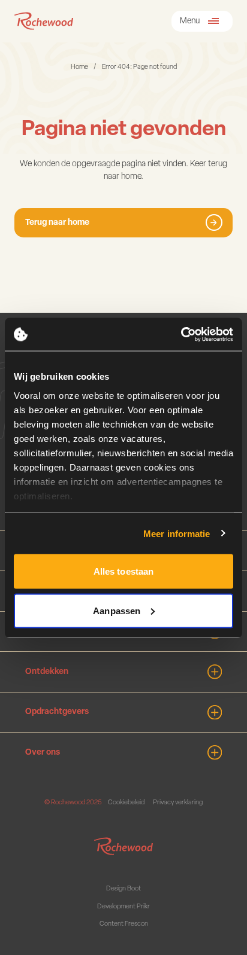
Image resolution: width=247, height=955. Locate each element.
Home (79, 67)
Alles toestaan (123, 571)
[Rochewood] (43, 20)
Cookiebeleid (126, 803)
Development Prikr (123, 907)
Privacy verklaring (178, 803)
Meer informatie (176, 533)
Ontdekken (46, 671)
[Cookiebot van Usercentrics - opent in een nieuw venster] (180, 334)
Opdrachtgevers (57, 711)
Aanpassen (116, 610)
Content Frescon (124, 924)
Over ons (42, 752)
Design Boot (123, 889)
